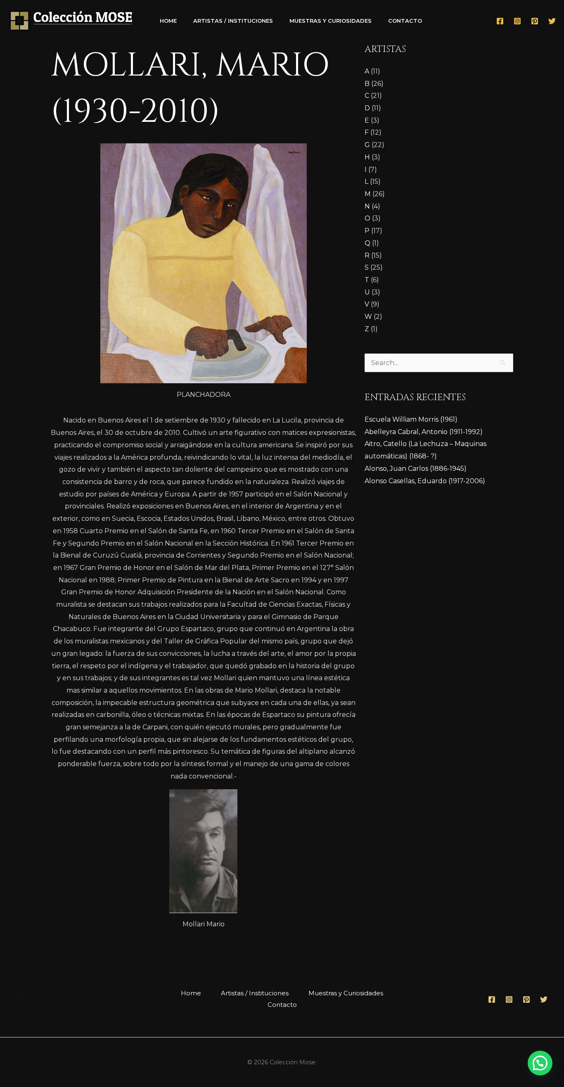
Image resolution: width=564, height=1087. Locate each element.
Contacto (405, 20)
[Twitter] (552, 21)
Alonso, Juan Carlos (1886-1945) (416, 468)
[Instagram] (517, 21)
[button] (540, 1063)
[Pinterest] (534, 21)
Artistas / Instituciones (233, 20)
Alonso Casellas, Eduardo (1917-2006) (425, 481)
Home (168, 20)
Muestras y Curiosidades (330, 20)
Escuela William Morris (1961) (411, 419)
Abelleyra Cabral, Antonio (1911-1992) (424, 432)
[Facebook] (500, 21)
